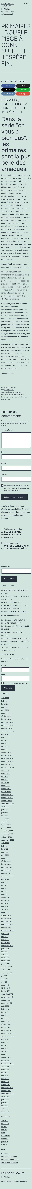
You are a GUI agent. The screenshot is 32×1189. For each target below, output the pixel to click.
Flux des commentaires (10, 1159)
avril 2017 (4, 982)
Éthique (4, 1127)
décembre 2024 (7, 758)
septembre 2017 (7, 973)
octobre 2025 (6, 728)
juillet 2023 (5, 810)
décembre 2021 (7, 867)
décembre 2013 (7, 1088)
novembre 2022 (7, 834)
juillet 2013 (5, 1100)
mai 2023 (4, 816)
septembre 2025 (7, 731)
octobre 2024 (6, 764)
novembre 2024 (7, 761)
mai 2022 (4, 852)
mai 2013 (4, 1106)
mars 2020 (5, 912)
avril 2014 (5, 1079)
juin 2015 (4, 1045)
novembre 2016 (7, 997)
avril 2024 (5, 782)
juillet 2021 (5, 882)
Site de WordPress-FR (9, 1162)
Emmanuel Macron (7, 397)
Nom (3, 452)
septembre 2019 (7, 930)
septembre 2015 (7, 1036)
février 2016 (5, 1024)
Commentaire (7, 430)
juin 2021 (4, 885)
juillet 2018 (5, 949)
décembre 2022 (7, 831)
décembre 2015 (7, 1030)
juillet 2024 (5, 773)
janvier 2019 (5, 943)
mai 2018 (4, 952)
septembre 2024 (7, 767)
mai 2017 (4, 979)
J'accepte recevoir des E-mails (16, 683)
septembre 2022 (7, 840)
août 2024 (5, 770)
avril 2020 (5, 909)
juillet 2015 (5, 1042)
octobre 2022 (6, 837)
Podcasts (4, 1139)
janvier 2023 (6, 828)
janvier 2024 (6, 792)
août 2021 (5, 879)
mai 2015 (4, 1048)
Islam (3, 1133)
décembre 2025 (7, 722)
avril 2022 (5, 855)
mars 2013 (5, 1112)
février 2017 (5, 988)
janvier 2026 (6, 719)
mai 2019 (4, 937)
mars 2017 (5, 985)
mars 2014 (5, 1082)
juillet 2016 (5, 1009)
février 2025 (6, 752)
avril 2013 (5, 1109)
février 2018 (5, 961)
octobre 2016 (6, 1000)
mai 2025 (4, 743)
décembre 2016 (7, 994)
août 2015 (5, 1039)
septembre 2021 (7, 876)
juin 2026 (4, 704)
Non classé (5, 1136)
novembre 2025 (7, 725)
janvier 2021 (5, 900)
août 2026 (5, 698)
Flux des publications (9, 1156)
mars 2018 (5, 958)
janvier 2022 (6, 864)
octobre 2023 (6, 801)
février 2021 (5, 897)
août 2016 (5, 1006)
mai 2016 (4, 1015)
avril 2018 (5, 955)
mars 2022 (5, 858)
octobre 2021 (6, 873)
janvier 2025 (6, 755)
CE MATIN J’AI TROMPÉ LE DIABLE (14, 605)
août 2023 (5, 807)
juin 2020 (4, 903)
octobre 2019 (6, 927)
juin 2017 (4, 976)
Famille (4, 1130)
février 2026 (6, 716)
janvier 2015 (5, 1060)
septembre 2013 (7, 1094)
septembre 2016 (7, 1003)
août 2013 (5, 1097)
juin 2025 (4, 740)
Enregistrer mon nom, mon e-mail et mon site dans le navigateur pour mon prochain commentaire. (17, 488)
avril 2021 (5, 891)
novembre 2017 (7, 967)
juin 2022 (4, 849)
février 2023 (6, 825)
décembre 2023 (7, 795)
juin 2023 (4, 813)
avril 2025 (5, 746)
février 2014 (5, 1085)
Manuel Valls (5, 399)
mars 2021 (5, 894)
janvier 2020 (6, 918)
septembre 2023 (7, 804)
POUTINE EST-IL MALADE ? (11, 602)
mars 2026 (5, 713)
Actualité (18, 392)
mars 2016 (5, 1021)
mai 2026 (4, 707)
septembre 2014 (7, 1063)
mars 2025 (5, 749)
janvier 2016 (5, 1027)
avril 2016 (5, 1018)
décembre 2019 (7, 921)
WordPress (23, 1181)
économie (5, 1124)
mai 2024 (4, 779)
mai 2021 (4, 888)
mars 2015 (5, 1054)
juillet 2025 (5, 737)
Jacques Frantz (9, 390)
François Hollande (21, 397)
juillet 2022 (5, 846)
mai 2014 (4, 1075)
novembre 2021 (7, 870)
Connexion (5, 1153)
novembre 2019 (7, 924)
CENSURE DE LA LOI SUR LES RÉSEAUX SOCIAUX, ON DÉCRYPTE (15, 641)
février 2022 (6, 861)
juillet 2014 (5, 1069)
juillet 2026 (5, 701)
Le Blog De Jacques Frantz (7, 6)
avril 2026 (5, 710)
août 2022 (5, 843)
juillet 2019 (5, 934)
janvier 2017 (5, 991)
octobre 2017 (6, 970)
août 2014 (5, 1066)
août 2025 (5, 734)
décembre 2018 (7, 946)
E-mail (4, 463)
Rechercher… (6, 566)
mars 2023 (5, 822)
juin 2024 (4, 776)
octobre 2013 (6, 1091)
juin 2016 (4, 1012)
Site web (4, 474)
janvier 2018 (5, 964)
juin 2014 (4, 1072)
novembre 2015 (7, 1033)
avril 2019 (5, 940)
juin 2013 (4, 1103)
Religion (4, 1145)
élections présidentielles (15, 394)
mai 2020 (4, 906)
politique (4, 1142)
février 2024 (6, 789)
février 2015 (5, 1057)
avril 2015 (5, 1051)
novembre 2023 (7, 798)
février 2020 (6, 915)
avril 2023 (5, 819)
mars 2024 (5, 785)
